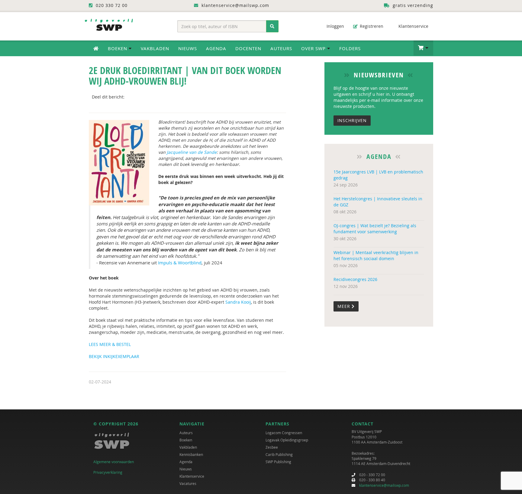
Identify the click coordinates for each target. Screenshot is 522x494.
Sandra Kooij (238, 302)
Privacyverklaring (107, 472)
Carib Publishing (279, 454)
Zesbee (272, 447)
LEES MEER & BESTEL (110, 344)
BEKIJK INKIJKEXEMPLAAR (114, 356)
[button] (423, 48)
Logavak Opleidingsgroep (287, 439)
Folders (350, 48)
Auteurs (281, 48)
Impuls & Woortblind (179, 263)
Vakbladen (155, 48)
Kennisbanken (191, 454)
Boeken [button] (118, 48)
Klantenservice (412, 26)
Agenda (216, 48)
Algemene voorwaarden (113, 461)
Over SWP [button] (314, 48)
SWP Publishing (278, 461)
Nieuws (187, 48)
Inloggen (334, 26)
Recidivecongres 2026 (355, 279)
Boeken (185, 439)
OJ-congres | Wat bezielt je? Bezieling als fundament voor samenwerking (375, 228)
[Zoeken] (272, 26)
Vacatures (187, 483)
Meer (344, 306)
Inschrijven (352, 120)
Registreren (371, 26)
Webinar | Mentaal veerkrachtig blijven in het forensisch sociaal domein (376, 255)
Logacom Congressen (284, 432)
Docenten (248, 48)
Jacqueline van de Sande (192, 152)
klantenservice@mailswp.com (384, 485)
